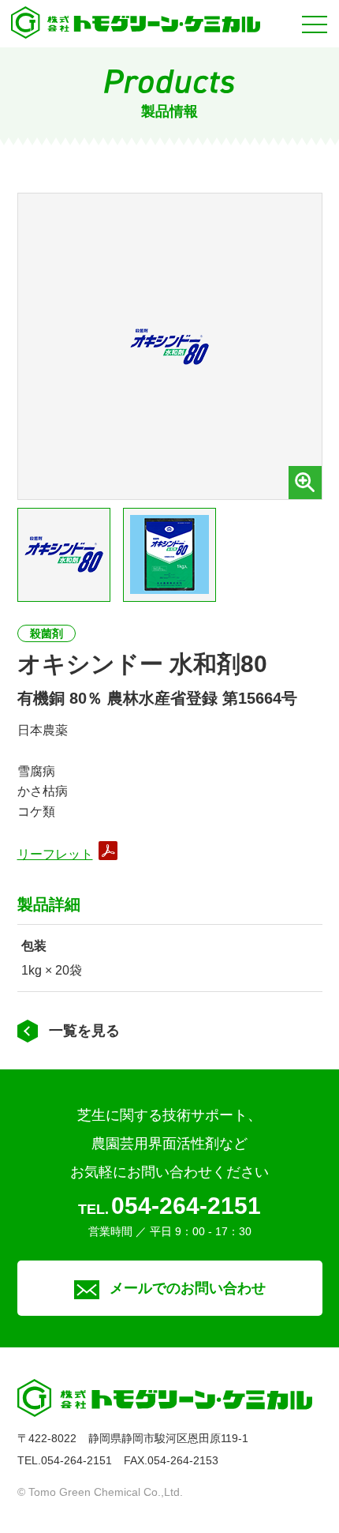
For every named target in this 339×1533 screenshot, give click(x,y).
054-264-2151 (186, 1206)
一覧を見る (84, 1031)
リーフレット (55, 854)
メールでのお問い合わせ (188, 1288)
